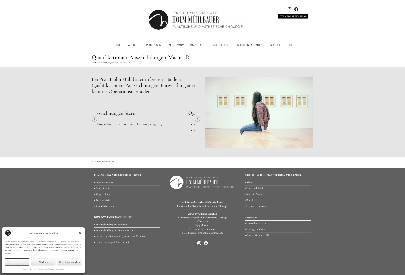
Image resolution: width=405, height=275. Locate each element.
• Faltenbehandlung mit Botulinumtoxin (113, 243)
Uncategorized (109, 174)
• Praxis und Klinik (254, 201)
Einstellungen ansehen (69, 262)
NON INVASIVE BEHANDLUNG (185, 45)
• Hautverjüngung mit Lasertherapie (112, 255)
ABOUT (132, 45)
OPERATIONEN (152, 45)
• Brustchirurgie (102, 201)
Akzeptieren (17, 262)
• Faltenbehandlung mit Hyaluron (110, 237)
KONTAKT (276, 45)
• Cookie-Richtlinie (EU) (257, 248)
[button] (80, 233)
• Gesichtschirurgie (103, 195)
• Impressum (251, 230)
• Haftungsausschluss (255, 242)
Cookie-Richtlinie (29, 269)
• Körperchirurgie (103, 207)
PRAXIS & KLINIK (219, 45)
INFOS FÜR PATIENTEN (249, 45)
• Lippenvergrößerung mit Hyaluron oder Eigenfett (119, 249)
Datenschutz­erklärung (46, 269)
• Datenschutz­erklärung (256, 236)
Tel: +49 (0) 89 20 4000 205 (202, 242)
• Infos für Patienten (255, 207)
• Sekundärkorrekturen (105, 219)
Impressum (60, 269)
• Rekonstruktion (102, 213)
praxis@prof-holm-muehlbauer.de (206, 245)
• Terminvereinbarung (256, 219)
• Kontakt (249, 213)
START (116, 45)
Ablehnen (43, 262)
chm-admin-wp (124, 63)
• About (249, 195)
